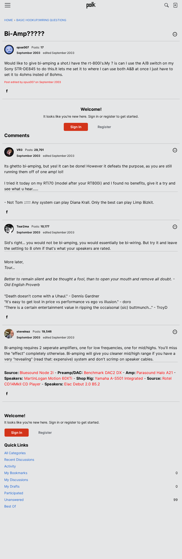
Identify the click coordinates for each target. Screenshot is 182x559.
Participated (13, 493)
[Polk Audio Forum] (91, 5)
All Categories (15, 453)
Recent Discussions (19, 459)
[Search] (166, 5)
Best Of (10, 506)
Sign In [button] (76, 127)
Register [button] (104, 127)
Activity (10, 466)
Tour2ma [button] (23, 226)
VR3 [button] (20, 150)
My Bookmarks (91, 473)
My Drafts (91, 486)
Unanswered (91, 500)
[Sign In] (175, 5)
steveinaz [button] (23, 331)
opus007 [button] (23, 47)
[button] (175, 35)
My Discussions (16, 480)
